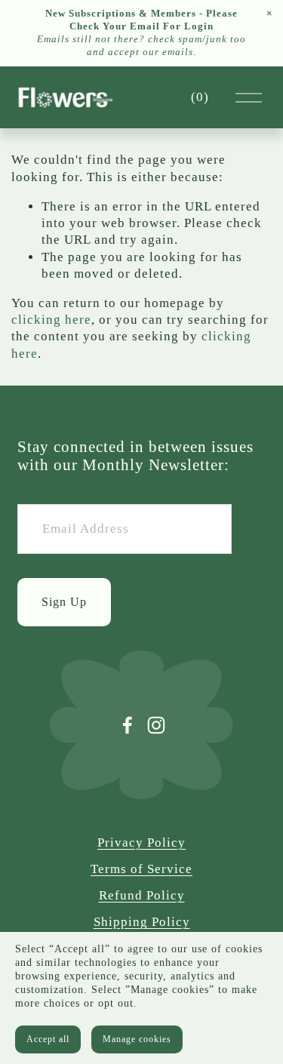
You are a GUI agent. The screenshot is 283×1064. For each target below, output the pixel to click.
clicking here (51, 319)
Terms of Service (141, 869)
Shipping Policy (142, 922)
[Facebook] (127, 725)
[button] (269, 13)
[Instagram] (156, 725)
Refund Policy (142, 895)
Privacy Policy (141, 842)
